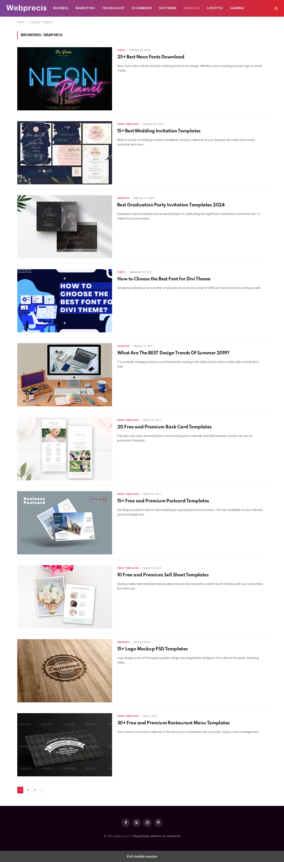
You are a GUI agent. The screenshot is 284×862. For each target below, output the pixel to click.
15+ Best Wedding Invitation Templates (159, 131)
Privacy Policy (141, 836)
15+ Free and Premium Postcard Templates (163, 501)
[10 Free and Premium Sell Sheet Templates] (64, 596)
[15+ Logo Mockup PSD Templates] (64, 670)
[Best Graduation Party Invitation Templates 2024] (64, 226)
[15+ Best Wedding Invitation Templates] (64, 152)
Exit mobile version (142, 856)
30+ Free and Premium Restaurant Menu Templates (173, 723)
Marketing (85, 8)
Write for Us (158, 836)
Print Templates (128, 124)
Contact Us (173, 836)
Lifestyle (215, 8)
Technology (113, 8)
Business (60, 8)
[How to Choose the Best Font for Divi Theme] (64, 300)
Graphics (192, 8)
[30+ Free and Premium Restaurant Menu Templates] (64, 744)
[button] (276, 8)
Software (168, 8)
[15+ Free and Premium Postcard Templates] (64, 522)
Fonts (121, 50)
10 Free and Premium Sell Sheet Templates (163, 575)
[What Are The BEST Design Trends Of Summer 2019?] (64, 374)
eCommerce (142, 8)
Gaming (237, 8)
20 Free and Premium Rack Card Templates (164, 427)
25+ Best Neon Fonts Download (150, 57)
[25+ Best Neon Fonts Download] (64, 78)
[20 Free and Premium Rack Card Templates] (64, 448)
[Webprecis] (26, 8)
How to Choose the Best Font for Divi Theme (164, 279)
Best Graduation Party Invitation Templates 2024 (171, 205)
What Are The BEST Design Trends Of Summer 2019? (173, 353)
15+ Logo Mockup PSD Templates (152, 649)
